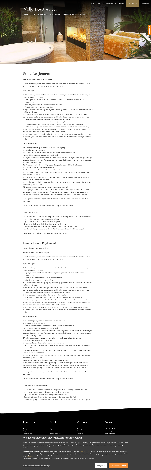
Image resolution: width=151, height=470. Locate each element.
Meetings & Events (69, 14)
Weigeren (101, 465)
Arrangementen (42, 14)
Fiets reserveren (28, 433)
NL (92, 3)
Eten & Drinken (55, 14)
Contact (98, 3)
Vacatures (121, 3)
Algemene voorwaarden (57, 429)
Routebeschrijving (109, 3)
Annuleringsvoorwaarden (58, 431)
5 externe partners (84, 451)
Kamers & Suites (30, 14)
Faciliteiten (81, 14)
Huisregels (80, 429)
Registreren (145, 3)
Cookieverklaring (30, 456)
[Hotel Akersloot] (41, 11)
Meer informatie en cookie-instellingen (36, 466)
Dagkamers (26, 431)
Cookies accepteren (118, 465)
